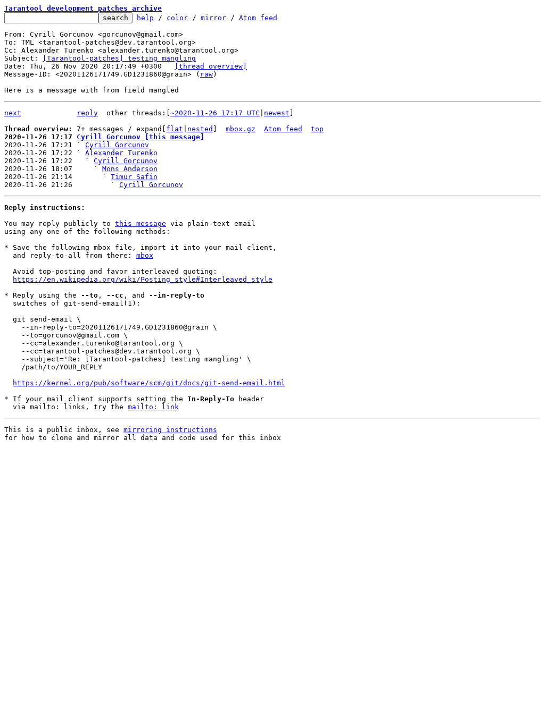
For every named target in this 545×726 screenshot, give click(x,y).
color (177, 18)
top (317, 129)
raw (206, 74)
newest (277, 113)
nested (200, 129)
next (12, 113)
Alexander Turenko (121, 153)
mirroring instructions (170, 430)
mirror (213, 18)
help (145, 18)
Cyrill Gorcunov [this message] (140, 137)
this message (140, 223)
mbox (144, 255)
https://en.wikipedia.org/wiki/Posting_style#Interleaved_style (142, 279)
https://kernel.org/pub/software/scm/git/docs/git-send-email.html (149, 383)
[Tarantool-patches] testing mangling (119, 58)
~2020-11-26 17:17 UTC (215, 113)
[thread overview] (211, 66)
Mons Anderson (130, 169)
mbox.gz (240, 129)
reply (87, 113)
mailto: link (153, 407)
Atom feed (258, 18)
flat (174, 129)
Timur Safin (134, 177)
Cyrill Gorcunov (117, 145)
